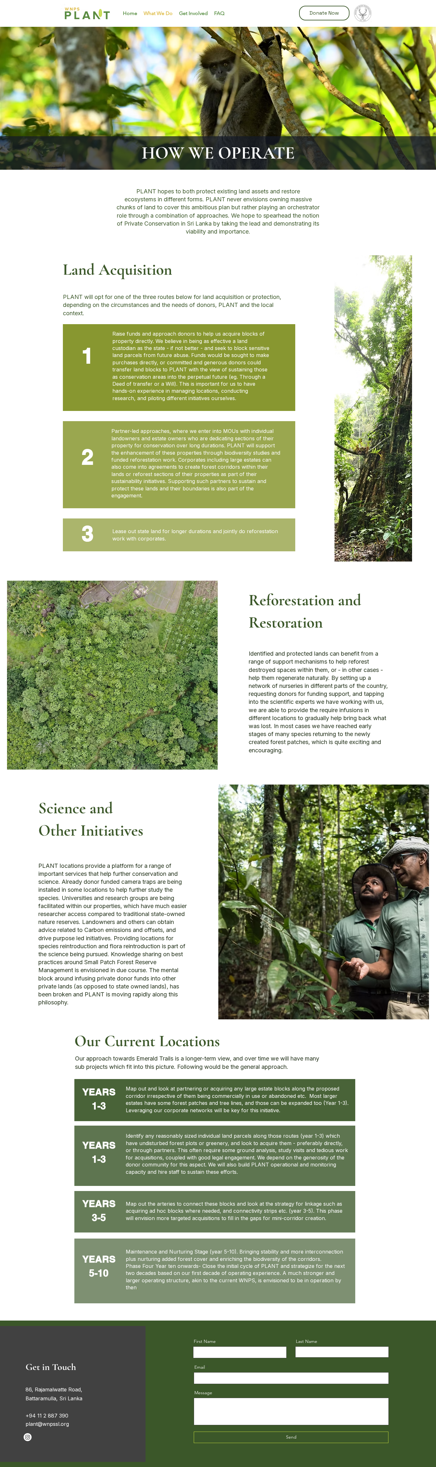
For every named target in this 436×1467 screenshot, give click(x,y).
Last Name (306, 1341)
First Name (205, 1341)
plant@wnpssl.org (47, 1424)
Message (203, 1392)
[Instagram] (28, 1437)
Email (199, 1367)
